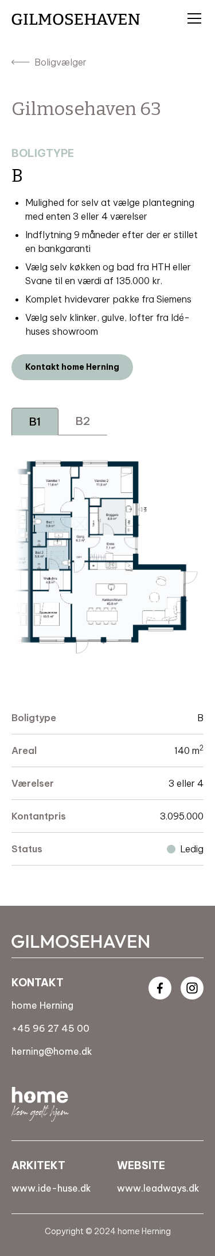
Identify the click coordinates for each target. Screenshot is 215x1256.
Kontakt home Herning (72, 367)
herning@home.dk (51, 1051)
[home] (75, 19)
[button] (192, 18)
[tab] (34, 421)
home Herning (42, 1005)
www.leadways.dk (158, 1188)
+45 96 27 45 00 (50, 1028)
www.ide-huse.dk (51, 1188)
